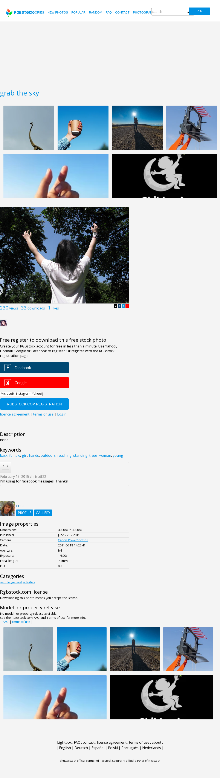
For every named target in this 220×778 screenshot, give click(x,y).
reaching (64, 455)
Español (98, 747)
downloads (36, 308)
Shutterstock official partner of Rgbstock (86, 761)
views (13, 308)
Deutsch (81, 747)
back (4, 455)
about (156, 742)
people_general (11, 582)
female (14, 455)
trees (93, 455)
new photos (57, 12)
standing (80, 455)
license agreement (112, 742)
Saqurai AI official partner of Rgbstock (136, 761)
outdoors (48, 455)
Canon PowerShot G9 (73, 540)
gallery (43, 512)
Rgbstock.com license (24, 591)
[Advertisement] (110, 54)
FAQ (109, 12)
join (199, 11)
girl (24, 455)
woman (105, 455)
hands (34, 455)
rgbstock (24, 12)
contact (122, 12)
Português (130, 747)
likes (55, 308)
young (118, 455)
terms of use (21, 622)
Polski (113, 747)
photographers (146, 12)
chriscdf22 (38, 476)
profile (24, 512)
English (65, 747)
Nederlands (151, 747)
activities (29, 582)
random (95, 12)
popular (78, 12)
